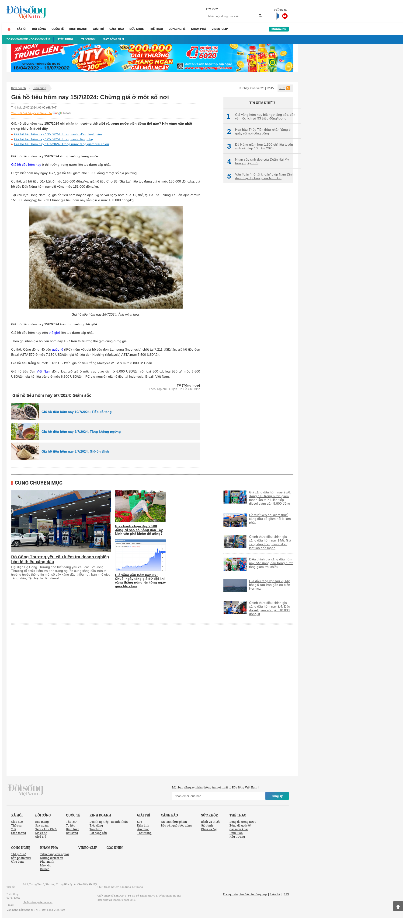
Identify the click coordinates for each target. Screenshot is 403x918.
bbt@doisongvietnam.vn (37, 902)
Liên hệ (275, 894)
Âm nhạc (143, 829)
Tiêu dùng (39, 88)
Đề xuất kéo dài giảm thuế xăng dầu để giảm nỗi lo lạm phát (270, 518)
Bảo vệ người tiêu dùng (176, 825)
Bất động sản (98, 833)
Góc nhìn (115, 847)
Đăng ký (277, 796)
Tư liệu (70, 825)
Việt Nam (44, 371)
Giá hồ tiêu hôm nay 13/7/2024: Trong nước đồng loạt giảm (58, 134)
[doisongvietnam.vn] (26, 790)
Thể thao (156, 29)
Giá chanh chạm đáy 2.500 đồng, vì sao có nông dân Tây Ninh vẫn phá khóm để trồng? (139, 529)
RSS (282, 88)
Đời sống (39, 29)
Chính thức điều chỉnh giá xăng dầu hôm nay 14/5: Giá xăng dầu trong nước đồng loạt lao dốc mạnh (270, 542)
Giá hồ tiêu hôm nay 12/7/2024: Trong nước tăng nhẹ (53, 139)
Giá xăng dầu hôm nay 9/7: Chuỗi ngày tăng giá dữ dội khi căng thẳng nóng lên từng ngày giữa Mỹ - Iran (140, 580)
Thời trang (144, 833)
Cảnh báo (116, 29)
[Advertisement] (258, 265)
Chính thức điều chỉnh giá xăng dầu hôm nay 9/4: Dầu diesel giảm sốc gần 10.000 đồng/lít (269, 608)
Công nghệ (177, 29)
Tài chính (96, 829)
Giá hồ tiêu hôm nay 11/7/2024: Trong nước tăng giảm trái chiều (61, 144)
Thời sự (16, 825)
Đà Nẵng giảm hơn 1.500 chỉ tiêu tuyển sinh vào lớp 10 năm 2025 (260, 146)
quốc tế (57, 349)
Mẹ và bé (41, 833)
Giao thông (18, 833)
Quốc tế (58, 29)
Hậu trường (237, 836)
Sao (139, 821)
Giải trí (98, 29)
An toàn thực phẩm (174, 821)
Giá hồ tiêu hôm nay (26, 164)
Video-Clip (220, 29)
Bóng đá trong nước (242, 821)
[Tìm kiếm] (260, 16)
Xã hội (21, 29)
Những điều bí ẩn (51, 858)
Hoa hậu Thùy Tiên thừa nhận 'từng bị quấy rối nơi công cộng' (259, 131)
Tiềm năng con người (54, 854)
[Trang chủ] (9, 29)
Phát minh (47, 861)
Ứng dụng (17, 861)
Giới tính (207, 825)
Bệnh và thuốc (210, 821)
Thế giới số (18, 854)
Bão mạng (42, 821)
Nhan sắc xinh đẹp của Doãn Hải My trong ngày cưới (258, 161)
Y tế (13, 829)
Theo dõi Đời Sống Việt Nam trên (31, 113)
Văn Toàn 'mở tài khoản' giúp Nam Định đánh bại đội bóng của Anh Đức (260, 176)
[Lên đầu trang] (398, 906)
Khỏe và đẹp (209, 829)
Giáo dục (17, 821)
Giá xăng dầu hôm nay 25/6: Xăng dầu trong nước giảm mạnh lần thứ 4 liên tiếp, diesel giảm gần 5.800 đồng (270, 497)
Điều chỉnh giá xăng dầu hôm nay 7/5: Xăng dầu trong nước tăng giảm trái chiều (271, 563)
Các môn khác (238, 829)
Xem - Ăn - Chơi (46, 829)
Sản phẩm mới (21, 858)
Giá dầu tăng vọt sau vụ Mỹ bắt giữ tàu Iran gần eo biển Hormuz (269, 584)
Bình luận (72, 829)
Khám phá (198, 29)
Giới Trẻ (40, 836)
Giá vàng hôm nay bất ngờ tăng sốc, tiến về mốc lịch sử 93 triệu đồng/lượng (261, 116)
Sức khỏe (136, 29)
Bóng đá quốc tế (239, 825)
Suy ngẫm (42, 825)
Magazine (278, 29)
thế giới (54, 332)
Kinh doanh (78, 29)
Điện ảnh (143, 825)
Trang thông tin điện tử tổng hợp (245, 894)
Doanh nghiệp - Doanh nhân (109, 821)
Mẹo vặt (45, 865)
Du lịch (44, 869)
